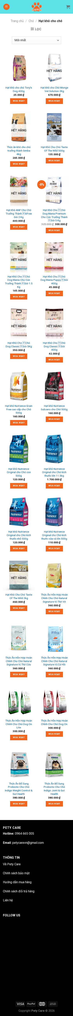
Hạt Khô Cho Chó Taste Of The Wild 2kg (18, 596)
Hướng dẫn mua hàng (17, 882)
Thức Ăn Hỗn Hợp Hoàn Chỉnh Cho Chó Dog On (54, 722)
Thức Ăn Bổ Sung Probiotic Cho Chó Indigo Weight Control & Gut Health (19, 788)
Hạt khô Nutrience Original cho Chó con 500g (19, 472)
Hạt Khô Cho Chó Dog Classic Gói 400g (54, 346)
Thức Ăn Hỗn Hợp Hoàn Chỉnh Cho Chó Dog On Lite (18, 724)
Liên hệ (8, 900)
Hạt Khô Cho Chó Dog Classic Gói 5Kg (19, 344)
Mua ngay (19, 101)
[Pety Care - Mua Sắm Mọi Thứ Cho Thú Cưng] (36, 7)
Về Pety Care (12, 864)
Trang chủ (17, 21)
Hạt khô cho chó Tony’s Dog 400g (18, 89)
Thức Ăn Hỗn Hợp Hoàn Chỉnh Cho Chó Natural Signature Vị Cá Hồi (54, 661)
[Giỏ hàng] (68, 7)
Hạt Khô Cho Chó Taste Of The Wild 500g (54, 148)
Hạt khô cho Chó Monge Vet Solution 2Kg (54, 89)
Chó (31, 21)
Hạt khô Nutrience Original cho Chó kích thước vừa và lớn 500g (54, 535)
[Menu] (6, 7)
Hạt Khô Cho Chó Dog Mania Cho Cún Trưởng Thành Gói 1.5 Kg (19, 281)
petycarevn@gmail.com (28, 843)
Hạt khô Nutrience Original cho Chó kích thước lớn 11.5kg (54, 472)
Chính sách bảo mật (16, 873)
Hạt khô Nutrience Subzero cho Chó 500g (54, 407)
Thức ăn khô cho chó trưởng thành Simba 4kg (19, 150)
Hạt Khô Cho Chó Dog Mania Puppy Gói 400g (54, 280)
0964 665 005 (24, 833)
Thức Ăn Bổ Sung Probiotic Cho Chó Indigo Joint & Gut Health (54, 788)
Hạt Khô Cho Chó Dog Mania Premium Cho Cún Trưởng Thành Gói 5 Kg (54, 215)
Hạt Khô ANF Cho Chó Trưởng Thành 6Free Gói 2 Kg (19, 213)
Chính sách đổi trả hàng (18, 891)
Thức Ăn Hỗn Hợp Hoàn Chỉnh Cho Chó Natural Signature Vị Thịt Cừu (18, 661)
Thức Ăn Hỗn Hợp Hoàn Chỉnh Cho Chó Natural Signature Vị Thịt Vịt (54, 598)
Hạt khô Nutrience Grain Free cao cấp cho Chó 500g (18, 409)
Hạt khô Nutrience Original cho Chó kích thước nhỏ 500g (19, 535)
